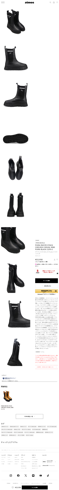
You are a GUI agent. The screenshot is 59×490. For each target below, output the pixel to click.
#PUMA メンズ (4, 435)
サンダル (3, 461)
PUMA (22, 463)
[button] (46, 292)
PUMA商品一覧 (28, 416)
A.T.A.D (16, 463)
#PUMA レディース (49, 432)
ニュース (44, 455)
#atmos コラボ (17, 429)
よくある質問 (34, 461)
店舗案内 (33, 457)
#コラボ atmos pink (36, 429)
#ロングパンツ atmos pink (7, 429)
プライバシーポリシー (25, 483)
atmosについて (35, 468)
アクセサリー (10, 461)
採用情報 (50, 483)
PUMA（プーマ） (7, 450)
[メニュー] (3, 2)
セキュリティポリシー (35, 483)
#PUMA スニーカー (42, 426)
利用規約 (8, 483)
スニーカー (3, 457)
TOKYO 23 (17, 461)
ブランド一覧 (23, 468)
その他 (2, 463)
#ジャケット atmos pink (29, 432)
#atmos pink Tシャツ (14, 426)
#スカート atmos (29, 435)
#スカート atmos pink (18, 432)
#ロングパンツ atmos (26, 429)
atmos (16, 457)
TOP (2, 450)
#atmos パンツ (23, 426)
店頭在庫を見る (47, 286)
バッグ (9, 459)
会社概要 (44, 483)
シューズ (13, 450)
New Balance (23, 466)
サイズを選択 (46, 280)
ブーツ (17, 450)
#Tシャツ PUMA (21, 435)
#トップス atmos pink (51, 426)
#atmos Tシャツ (5, 426)
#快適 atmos (44, 429)
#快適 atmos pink (39, 432)
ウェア (9, 457)
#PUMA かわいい (12, 435)
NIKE (22, 457)
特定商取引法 (15, 483)
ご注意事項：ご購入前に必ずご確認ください (45, 367)
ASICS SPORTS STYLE (25, 461)
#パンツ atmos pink (32, 426)
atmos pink (17, 459)
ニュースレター (35, 459)
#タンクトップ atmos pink (7, 432)
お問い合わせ (34, 463)
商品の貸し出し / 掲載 (36, 466)
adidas (22, 459)
